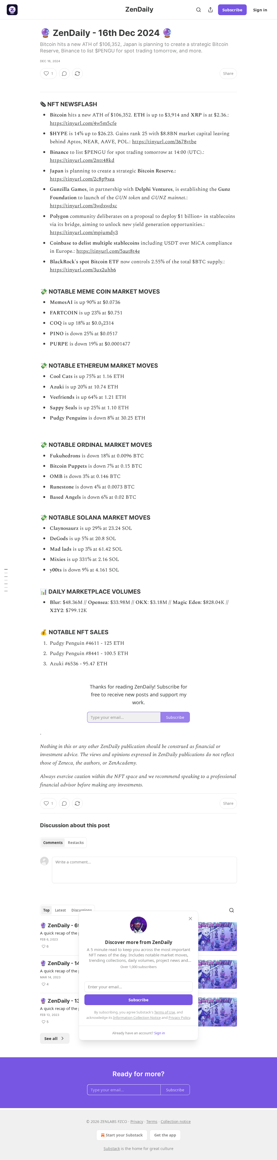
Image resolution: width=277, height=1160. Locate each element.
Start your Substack (124, 1135)
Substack (112, 1148)
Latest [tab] (60, 910)
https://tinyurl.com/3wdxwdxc (83, 206)
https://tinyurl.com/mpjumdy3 (84, 233)
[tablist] (63, 842)
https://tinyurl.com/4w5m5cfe (83, 123)
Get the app (165, 1135)
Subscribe (232, 9)
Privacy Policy (179, 1017)
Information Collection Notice (137, 1017)
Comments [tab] (52, 842)
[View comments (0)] (64, 73)
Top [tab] (46, 910)
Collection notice (176, 1121)
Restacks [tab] (76, 842)
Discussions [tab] (81, 910)
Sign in (260, 9)
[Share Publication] (210, 9)
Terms (151, 1121)
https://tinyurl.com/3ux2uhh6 (83, 270)
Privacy (136, 1121)
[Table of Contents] (6, 580)
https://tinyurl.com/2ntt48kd (82, 160)
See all (51, 1038)
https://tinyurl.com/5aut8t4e (108, 251)
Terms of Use (164, 1012)
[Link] (32, 104)
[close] (190, 918)
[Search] (198, 9)
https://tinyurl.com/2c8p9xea (82, 179)
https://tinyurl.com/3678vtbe (164, 142)
